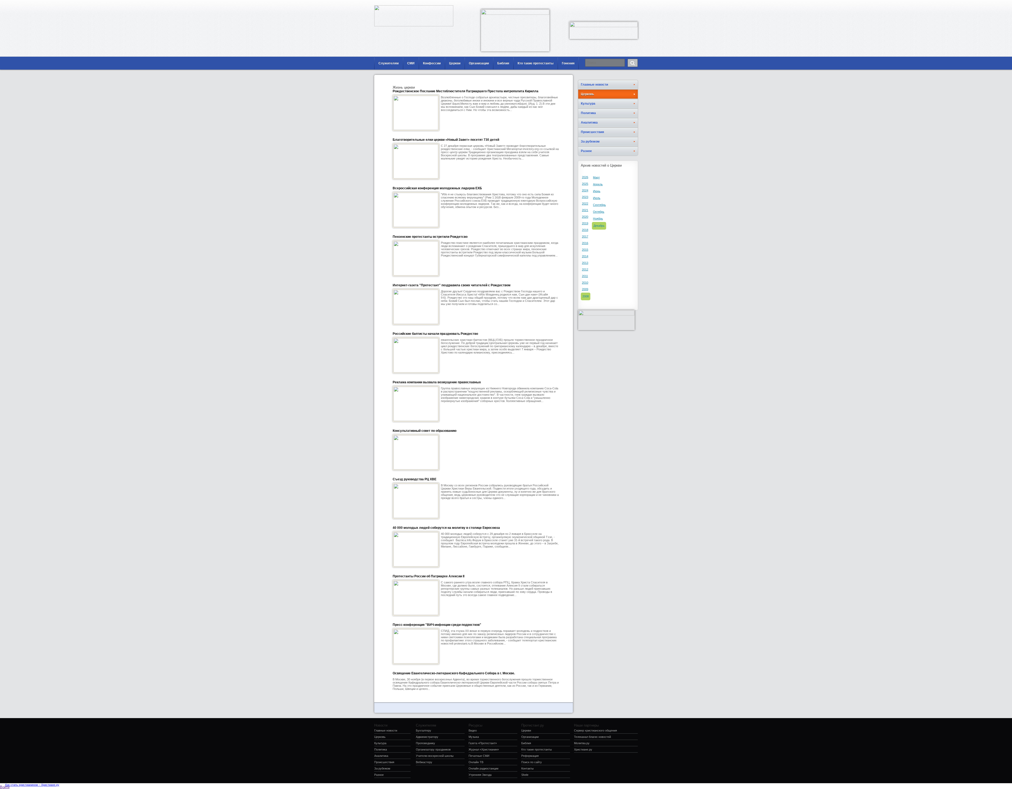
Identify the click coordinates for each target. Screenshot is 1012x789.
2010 (585, 282)
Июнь (596, 191)
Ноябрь (598, 218)
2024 (585, 190)
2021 (585, 210)
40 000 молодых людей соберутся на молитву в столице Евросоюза (446, 528)
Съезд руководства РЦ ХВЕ (414, 479)
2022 (585, 203)
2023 (585, 197)
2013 (585, 262)
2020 (585, 216)
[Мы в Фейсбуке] (618, 4)
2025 (585, 183)
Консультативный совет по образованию (424, 431)
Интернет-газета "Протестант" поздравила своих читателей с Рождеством (451, 285)
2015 (585, 249)
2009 (585, 289)
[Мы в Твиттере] (634, 4)
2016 (585, 243)
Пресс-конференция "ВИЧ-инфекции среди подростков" (437, 625)
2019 (585, 223)
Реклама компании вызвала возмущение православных (437, 382)
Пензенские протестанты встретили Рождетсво (430, 237)
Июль (596, 198)
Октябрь (598, 211)
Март (596, 177)
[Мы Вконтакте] (626, 4)
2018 (585, 229)
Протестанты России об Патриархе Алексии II (428, 576)
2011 (585, 276)
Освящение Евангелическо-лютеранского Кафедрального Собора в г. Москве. (454, 673)
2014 (585, 256)
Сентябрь (599, 204)
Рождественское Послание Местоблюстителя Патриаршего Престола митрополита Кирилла (465, 91)
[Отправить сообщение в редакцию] (610, 4)
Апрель (598, 184)
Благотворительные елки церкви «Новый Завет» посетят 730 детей (446, 140)
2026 (585, 177)
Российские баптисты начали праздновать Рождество (435, 334)
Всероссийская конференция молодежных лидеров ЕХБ (437, 188)
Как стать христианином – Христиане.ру (32, 784)
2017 (585, 236)
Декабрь (599, 225)
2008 (585, 296)
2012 (585, 269)
